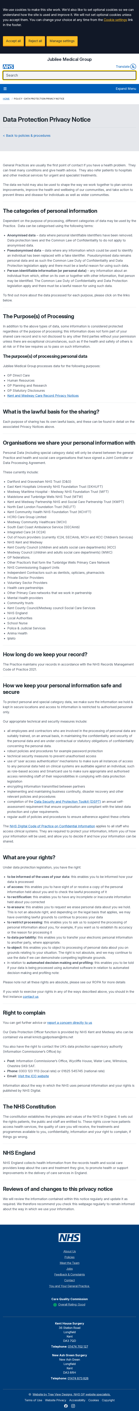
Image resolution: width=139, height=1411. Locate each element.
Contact (69, 1280)
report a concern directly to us (69, 1023)
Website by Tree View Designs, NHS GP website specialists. (72, 1394)
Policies (69, 1257)
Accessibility (77, 1400)
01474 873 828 (78, 1378)
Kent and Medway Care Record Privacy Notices (43, 395)
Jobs (69, 1268)
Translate (123, 66)
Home (6, 98)
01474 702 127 (78, 1346)
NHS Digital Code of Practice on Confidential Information (52, 826)
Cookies (93, 1400)
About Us (69, 1251)
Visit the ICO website (33, 1076)
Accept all (13, 41)
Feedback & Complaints (69, 1274)
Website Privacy (55, 1400)
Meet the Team (69, 1263)
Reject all (35, 41)
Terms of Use (33, 1400)
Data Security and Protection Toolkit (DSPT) (67, 801)
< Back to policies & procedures (26, 135)
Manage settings (62, 41)
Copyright (108, 1400)
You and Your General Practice (69, 1286)
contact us (31, 997)
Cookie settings (115, 20)
